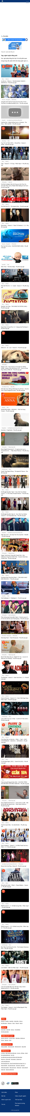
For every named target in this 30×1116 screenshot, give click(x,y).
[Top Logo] (3, 1)
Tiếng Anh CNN (11, 1046)
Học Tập (12, 1055)
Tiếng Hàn (19, 1067)
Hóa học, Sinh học (4, 1038)
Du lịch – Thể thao (20, 1053)
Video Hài (3, 1069)
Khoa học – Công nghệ (5, 1059)
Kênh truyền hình (7, 1044)
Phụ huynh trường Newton (9, 1073)
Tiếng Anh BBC (4, 1046)
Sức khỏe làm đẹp (11, 1065)
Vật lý (10, 1040)
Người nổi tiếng (4, 1065)
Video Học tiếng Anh (10, 1069)
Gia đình (7, 1021)
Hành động (16, 1021)
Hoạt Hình (11, 1021)
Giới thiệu (4, 1092)
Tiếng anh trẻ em (12, 1067)
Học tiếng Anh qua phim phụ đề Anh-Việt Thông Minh (11, 1057)
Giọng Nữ (8, 1029)
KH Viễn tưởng (4, 1023)
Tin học (2, 1040)
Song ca (12, 1029)
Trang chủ (3, 51)
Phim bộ (17, 1023)
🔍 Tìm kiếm (4, 36)
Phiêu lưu (10, 1023)
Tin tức (3, 1104)
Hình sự (20, 1021)
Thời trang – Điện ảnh (20, 1065)
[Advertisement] (15, 18)
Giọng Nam (3, 1029)
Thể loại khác (6, 1051)
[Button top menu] (27, 2)
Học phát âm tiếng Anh (5, 1055)
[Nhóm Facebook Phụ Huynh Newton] (15, 39)
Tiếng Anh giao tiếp (5, 1067)
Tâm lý (13, 1023)
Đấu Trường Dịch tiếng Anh (11, 1053)
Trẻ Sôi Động (17, 1029)
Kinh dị (21, 1023)
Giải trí (26, 1053)
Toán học (6, 1040)
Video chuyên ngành (7, 1036)
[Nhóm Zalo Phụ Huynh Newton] (15, 45)
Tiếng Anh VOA (18, 1046)
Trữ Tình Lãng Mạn (5, 1031)
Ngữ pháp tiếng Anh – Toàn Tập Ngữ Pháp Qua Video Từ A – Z (13, 1063)
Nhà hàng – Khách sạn (20, 1038)
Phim (3, 1019)
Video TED (24, 1046)
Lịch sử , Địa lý (12, 1038)
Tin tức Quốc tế (25, 1067)
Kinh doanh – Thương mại (16, 1059)
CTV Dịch (3, 1053)
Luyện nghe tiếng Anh (5, 1061)
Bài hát (4, 1027)
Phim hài (3, 1021)
